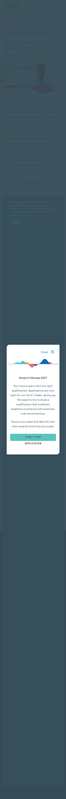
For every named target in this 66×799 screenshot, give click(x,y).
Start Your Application (33, 438)
